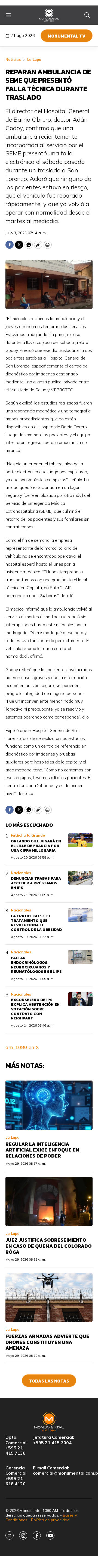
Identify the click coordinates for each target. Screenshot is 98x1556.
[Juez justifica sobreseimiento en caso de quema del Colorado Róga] (49, 1201)
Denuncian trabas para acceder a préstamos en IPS (36, 883)
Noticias (13, 59)
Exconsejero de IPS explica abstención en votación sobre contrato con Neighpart (35, 1009)
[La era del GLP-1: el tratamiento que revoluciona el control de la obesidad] (80, 915)
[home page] (49, 15)
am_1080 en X (22, 1047)
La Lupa (34, 59)
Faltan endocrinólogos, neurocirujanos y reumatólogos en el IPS (36, 964)
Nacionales (21, 873)
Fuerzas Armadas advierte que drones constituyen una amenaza (47, 1342)
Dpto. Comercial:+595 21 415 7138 (16, 1445)
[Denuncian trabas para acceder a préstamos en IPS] (80, 878)
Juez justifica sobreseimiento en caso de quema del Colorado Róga (48, 1245)
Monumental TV (66, 36)
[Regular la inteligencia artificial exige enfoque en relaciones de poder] (49, 1105)
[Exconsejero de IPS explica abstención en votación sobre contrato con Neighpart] (80, 999)
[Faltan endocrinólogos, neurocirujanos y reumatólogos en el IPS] (80, 957)
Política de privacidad (50, 1519)
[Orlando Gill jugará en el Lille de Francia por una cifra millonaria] (80, 840)
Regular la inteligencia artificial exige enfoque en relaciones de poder (42, 1149)
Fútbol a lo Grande (28, 835)
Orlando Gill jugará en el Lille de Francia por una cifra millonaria (36, 845)
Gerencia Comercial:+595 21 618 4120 (16, 1475)
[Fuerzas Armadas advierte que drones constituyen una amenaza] (49, 1297)
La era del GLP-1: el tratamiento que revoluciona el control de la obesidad (36, 923)
